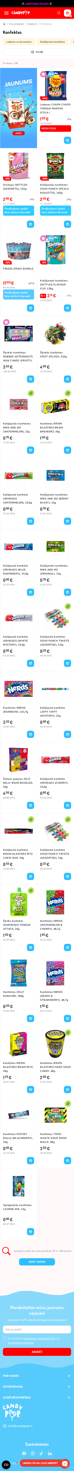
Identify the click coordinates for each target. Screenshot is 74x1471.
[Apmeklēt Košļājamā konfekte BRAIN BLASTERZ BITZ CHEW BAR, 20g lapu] (18, 831)
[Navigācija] (6, 13)
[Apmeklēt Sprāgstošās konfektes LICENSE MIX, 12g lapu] (18, 1186)
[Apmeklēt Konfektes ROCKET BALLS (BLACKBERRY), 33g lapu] (18, 1115)
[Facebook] (24, 1453)
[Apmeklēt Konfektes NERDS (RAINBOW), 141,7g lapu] (18, 689)
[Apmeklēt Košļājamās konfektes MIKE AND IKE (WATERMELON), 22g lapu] (18, 404)
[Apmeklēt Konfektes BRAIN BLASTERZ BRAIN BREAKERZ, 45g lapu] (55, 404)
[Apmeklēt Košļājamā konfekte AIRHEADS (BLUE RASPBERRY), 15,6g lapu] (18, 547)
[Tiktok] (41, 1453)
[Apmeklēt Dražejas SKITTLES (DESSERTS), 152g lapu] (18, 166)
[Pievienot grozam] (67, 140)
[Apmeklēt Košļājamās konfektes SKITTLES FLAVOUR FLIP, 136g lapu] (55, 249)
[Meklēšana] (59, 13)
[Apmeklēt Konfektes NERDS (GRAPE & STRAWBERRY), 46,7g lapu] (55, 973)
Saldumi (32, 24)
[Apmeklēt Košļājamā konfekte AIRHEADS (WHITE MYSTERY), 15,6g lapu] (18, 618)
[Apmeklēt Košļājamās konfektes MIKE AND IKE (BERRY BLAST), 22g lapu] (55, 475)
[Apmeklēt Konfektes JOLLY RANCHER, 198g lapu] (18, 973)
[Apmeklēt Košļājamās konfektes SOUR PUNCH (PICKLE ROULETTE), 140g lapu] (55, 166)
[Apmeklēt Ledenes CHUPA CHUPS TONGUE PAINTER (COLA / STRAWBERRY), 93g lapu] (55, 85)
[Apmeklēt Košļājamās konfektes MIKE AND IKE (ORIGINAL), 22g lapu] (55, 547)
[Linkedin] (50, 1453)
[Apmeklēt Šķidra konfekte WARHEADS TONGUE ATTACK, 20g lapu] (18, 902)
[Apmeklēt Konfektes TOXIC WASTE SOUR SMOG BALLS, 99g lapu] (55, 1115)
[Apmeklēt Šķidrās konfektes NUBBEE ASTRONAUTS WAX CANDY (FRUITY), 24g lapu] (18, 333)
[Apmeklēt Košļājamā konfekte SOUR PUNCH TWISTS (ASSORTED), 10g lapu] (55, 831)
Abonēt (37, 1352)
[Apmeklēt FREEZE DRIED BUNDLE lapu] (18, 249)
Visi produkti (16, 24)
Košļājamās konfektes (52, 41)
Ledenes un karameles (19, 41)
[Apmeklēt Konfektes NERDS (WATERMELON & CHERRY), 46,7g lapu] (55, 902)
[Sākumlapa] (21, 13)
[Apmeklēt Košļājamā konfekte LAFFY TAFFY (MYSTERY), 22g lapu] (55, 689)
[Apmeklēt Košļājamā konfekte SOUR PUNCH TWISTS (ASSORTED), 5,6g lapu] (55, 618)
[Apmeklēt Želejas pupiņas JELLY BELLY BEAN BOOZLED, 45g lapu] (18, 760)
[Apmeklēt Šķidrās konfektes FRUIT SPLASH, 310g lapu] (55, 333)
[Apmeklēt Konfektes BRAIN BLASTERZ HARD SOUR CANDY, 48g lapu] (55, 1044)
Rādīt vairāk (37, 1261)
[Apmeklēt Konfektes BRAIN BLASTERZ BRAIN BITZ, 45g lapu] (18, 1044)
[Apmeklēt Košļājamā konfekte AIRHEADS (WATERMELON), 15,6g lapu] (18, 475)
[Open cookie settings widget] (6, 1465)
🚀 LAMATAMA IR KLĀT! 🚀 (37, 3)
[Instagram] (32, 1453)
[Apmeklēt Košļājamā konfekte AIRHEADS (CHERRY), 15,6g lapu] (55, 760)
